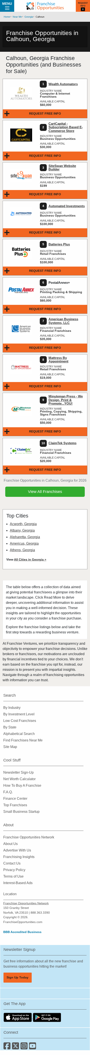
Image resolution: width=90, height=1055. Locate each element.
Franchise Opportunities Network (28, 837)
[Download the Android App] (47, 1017)
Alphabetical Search (19, 734)
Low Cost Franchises (19, 721)
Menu (7, 3)
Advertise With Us (17, 850)
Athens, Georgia (22, 550)
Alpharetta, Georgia (25, 537)
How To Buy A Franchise (22, 785)
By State (9, 727)
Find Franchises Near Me (23, 740)
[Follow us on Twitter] (16, 1047)
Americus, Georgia (24, 543)
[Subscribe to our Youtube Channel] (33, 1047)
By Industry (12, 707)
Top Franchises (15, 805)
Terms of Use (13, 876)
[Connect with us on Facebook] (7, 1047)
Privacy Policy (14, 870)
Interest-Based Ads (18, 883)
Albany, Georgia (22, 530)
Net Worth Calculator (19, 779)
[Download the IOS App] (18, 1017)
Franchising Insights (19, 857)
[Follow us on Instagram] (25, 1047)
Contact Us (12, 863)
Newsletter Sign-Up (18, 772)
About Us (10, 844)
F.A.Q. (8, 792)
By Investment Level (19, 714)
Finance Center (15, 798)
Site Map (10, 747)
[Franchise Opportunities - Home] (45, 5)
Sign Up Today (17, 977)
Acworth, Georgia (23, 524)
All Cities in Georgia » (30, 559)
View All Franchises (45, 491)
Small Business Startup (21, 811)
